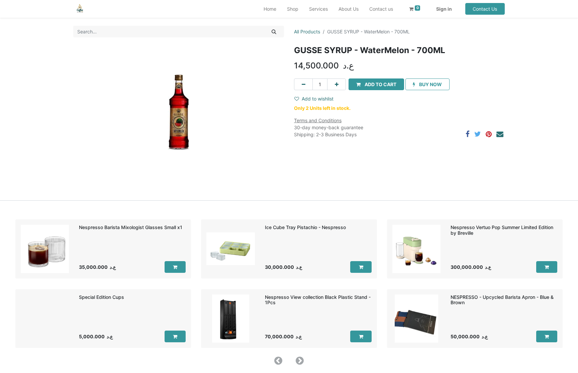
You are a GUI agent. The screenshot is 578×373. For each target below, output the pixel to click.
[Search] (274, 31)
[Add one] (336, 84)
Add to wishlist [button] (317, 99)
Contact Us (485, 9)
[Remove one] (303, 84)
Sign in (444, 9)
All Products (307, 31)
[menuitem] (270, 9)
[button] (376, 84)
